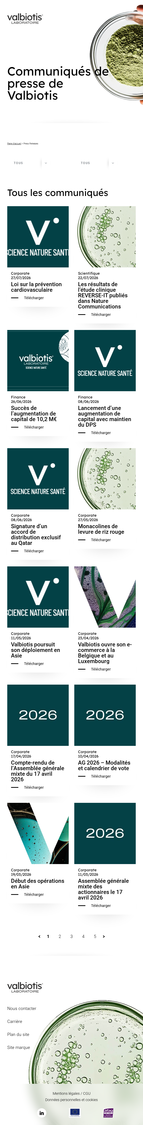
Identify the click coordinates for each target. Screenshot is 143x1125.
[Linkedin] (41, 1113)
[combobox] (28, 163)
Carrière (14, 1021)
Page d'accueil (14, 143)
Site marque (18, 1047)
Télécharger (34, 298)
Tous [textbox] (18, 163)
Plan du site (18, 1034)
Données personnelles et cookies (71, 1100)
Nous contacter (21, 1008)
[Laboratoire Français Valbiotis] (25, 18)
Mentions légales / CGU (71, 1093)
